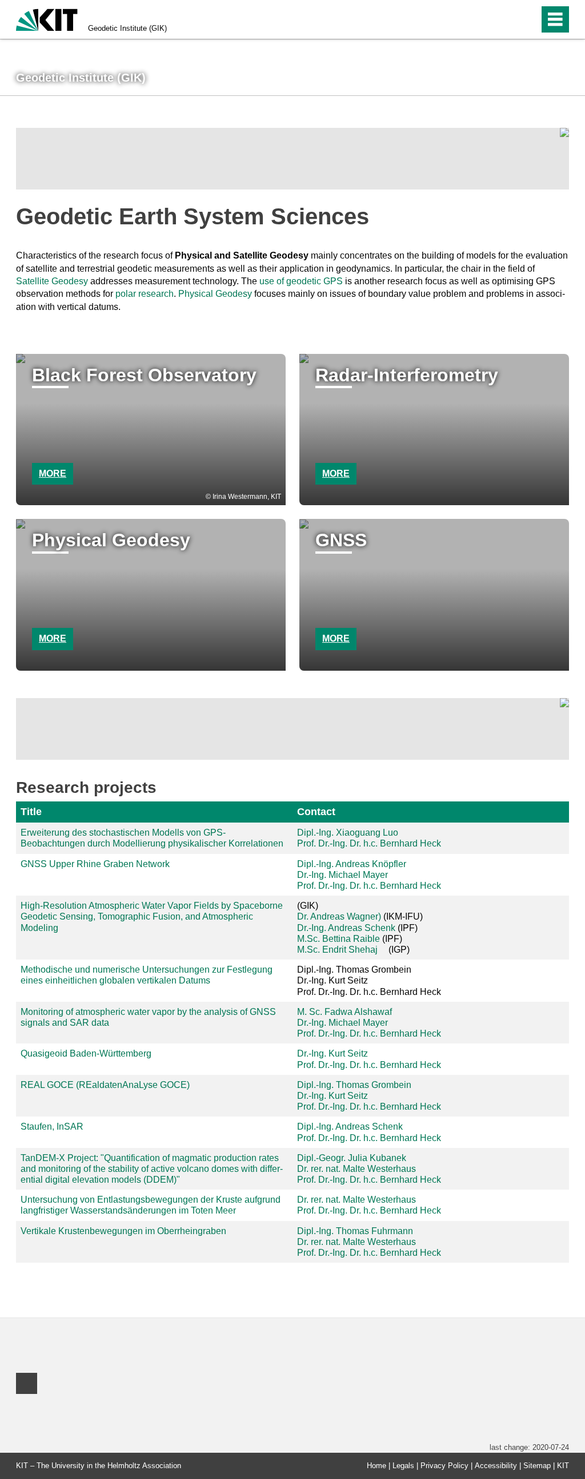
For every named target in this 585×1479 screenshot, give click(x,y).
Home (376, 1465)
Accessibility (496, 1465)
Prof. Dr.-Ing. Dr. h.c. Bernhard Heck (369, 843)
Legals (403, 1465)
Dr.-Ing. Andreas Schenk (346, 928)
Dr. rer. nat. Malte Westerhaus (356, 1169)
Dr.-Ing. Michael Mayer (342, 875)
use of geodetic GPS (301, 281)
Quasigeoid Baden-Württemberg (86, 1053)
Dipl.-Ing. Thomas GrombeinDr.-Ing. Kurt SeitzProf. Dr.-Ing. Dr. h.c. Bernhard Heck (369, 980)
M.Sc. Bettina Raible (338, 939)
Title (31, 811)
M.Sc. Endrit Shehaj (337, 949)
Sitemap (537, 1465)
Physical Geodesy (215, 294)
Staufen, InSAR (52, 1126)
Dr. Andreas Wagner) (339, 916)
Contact (316, 811)
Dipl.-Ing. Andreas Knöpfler (351, 864)
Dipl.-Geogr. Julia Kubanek (351, 1158)
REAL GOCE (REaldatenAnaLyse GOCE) (105, 1085)
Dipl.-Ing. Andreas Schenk (350, 1126)
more (52, 473)
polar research (144, 294)
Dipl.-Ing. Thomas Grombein (354, 1085)
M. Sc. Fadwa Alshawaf (344, 1012)
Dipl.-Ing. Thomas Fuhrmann (355, 1231)
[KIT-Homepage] (47, 18)
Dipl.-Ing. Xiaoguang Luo (347, 832)
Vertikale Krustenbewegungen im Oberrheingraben (123, 1231)
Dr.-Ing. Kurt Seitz (332, 1053)
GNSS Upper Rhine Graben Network (95, 864)
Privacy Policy (444, 1465)
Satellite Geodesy (52, 281)
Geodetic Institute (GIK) (127, 28)
